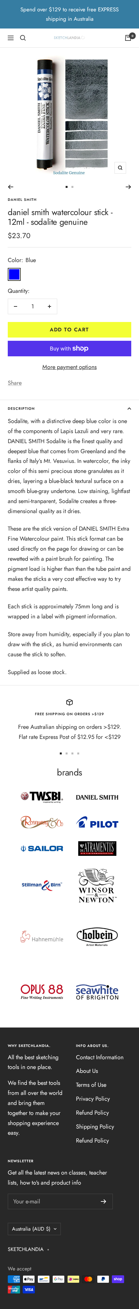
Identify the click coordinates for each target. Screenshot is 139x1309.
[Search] (23, 38)
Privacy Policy (93, 1099)
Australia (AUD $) (31, 1229)
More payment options (69, 367)
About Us (87, 1071)
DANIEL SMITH (22, 199)
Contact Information (99, 1057)
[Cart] (128, 38)
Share (15, 383)
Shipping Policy (95, 1126)
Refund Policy (92, 1112)
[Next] (128, 187)
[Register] (103, 1201)
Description (21, 408)
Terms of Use (91, 1085)
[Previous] (10, 187)
